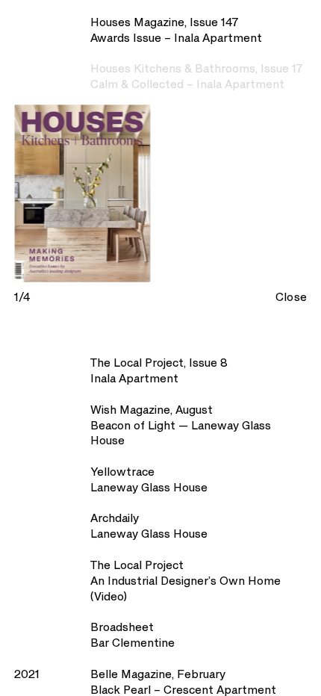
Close (291, 297)
